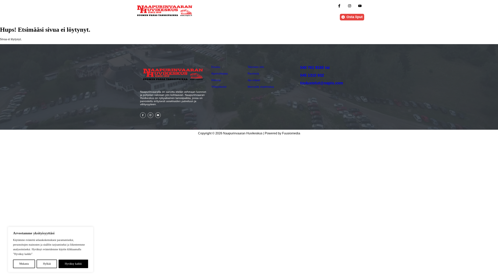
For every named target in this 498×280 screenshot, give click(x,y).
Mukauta (24, 263)
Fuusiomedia (291, 133)
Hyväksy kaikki (73, 263)
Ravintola (253, 73)
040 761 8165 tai (315, 67)
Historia (216, 80)
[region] (50, 249)
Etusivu (215, 66)
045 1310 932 (312, 75)
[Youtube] (360, 6)
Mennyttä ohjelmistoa (261, 86)
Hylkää (47, 263)
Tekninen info (256, 66)
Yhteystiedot (218, 86)
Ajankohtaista (219, 73)
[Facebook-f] (339, 6)
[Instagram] (349, 6)
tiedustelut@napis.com (321, 83)
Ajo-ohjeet (254, 80)
